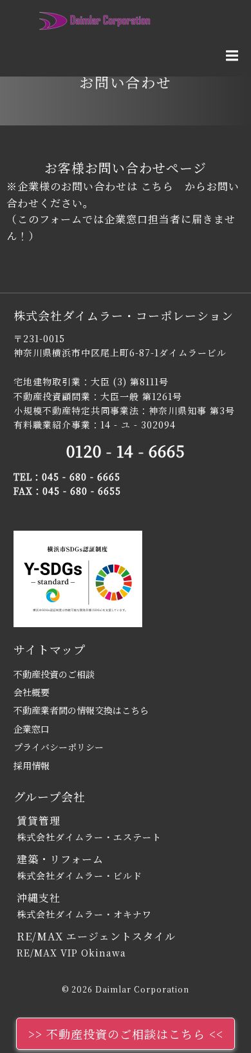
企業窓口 (32, 728)
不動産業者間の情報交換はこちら (81, 710)
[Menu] (230, 56)
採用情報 (32, 765)
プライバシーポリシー (59, 746)
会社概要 (32, 692)
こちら (157, 186)
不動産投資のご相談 (54, 674)
